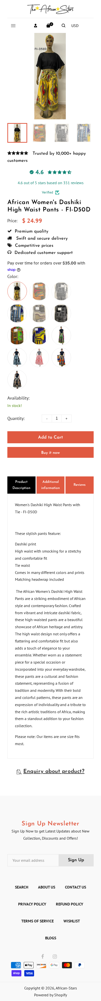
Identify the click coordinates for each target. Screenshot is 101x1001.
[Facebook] (42, 956)
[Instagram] (55, 956)
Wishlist (71, 920)
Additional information (50, 485)
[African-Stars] (50, 8)
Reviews (80, 485)
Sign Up (76, 860)
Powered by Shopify (50, 994)
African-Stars (66, 988)
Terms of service (37, 920)
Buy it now (50, 453)
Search (21, 887)
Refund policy (69, 904)
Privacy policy (32, 904)
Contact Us (75, 887)
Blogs (50, 937)
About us (46, 887)
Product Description (21, 485)
